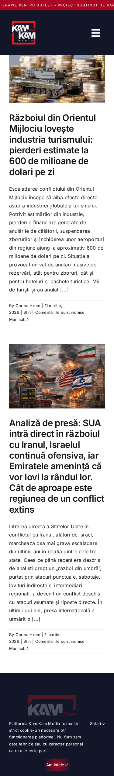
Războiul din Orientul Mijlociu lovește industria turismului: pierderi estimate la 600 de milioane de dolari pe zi (52, 144)
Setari (96, 723)
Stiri (27, 312)
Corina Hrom (28, 305)
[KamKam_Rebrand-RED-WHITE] (52, 692)
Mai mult (17, 319)
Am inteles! (57, 764)
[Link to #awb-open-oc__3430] (96, 33)
